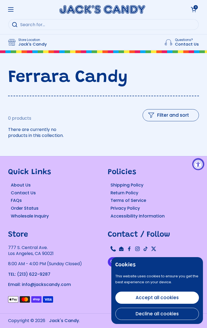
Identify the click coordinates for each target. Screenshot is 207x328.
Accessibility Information (138, 216)
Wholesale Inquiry (30, 216)
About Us (21, 185)
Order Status (25, 208)
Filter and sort (173, 115)
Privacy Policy (125, 208)
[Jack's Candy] (102, 9)
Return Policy (124, 193)
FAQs (16, 200)
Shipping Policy (127, 185)
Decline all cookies (157, 313)
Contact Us (23, 193)
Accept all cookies (157, 297)
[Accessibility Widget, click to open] (198, 164)
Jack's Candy (64, 320)
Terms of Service (128, 200)
